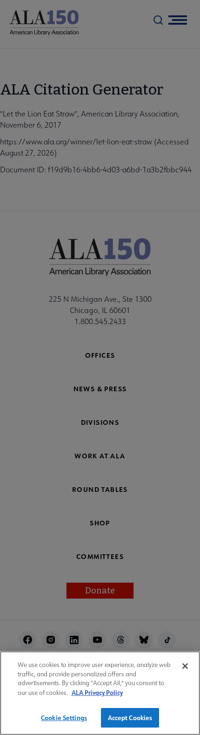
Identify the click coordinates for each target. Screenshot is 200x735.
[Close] (185, 666)
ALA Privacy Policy (97, 692)
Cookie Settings (64, 717)
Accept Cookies (130, 717)
